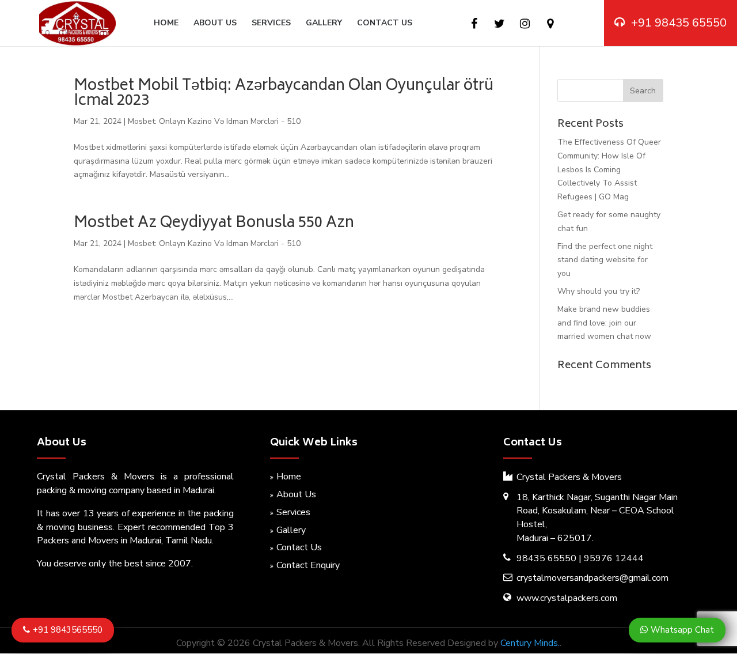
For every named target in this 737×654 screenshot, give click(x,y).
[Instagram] (525, 24)
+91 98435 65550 (679, 23)
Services (271, 23)
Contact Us (384, 23)
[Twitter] (499, 24)
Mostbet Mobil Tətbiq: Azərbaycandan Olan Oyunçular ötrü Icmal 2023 (283, 94)
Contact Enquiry (308, 565)
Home (166, 23)
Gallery (324, 23)
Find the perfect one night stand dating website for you (604, 260)
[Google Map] (550, 24)
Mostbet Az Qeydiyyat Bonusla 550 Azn (214, 223)
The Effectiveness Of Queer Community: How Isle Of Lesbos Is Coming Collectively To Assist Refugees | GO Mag (609, 169)
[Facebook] (474, 24)
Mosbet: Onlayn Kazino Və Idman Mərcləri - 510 (214, 121)
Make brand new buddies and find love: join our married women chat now (604, 323)
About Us (215, 23)
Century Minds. (530, 643)
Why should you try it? (598, 291)
